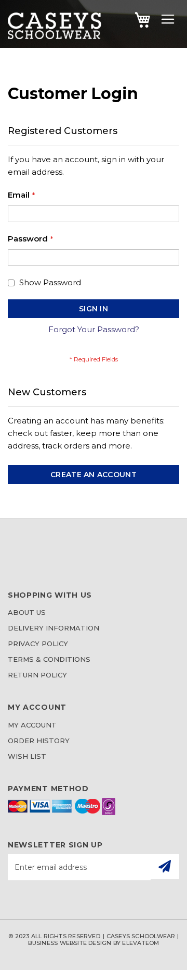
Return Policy (37, 675)
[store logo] (54, 36)
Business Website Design (70, 943)
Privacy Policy (38, 643)
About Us (27, 612)
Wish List (27, 756)
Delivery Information (53, 628)
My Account (32, 725)
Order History (39, 740)
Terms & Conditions (49, 659)
